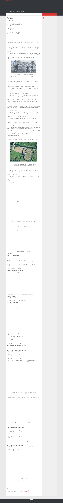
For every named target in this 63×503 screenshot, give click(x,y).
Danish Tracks (12, 11)
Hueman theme (17, 500)
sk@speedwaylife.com (27, 491)
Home (8, 11)
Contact (27, 11)
